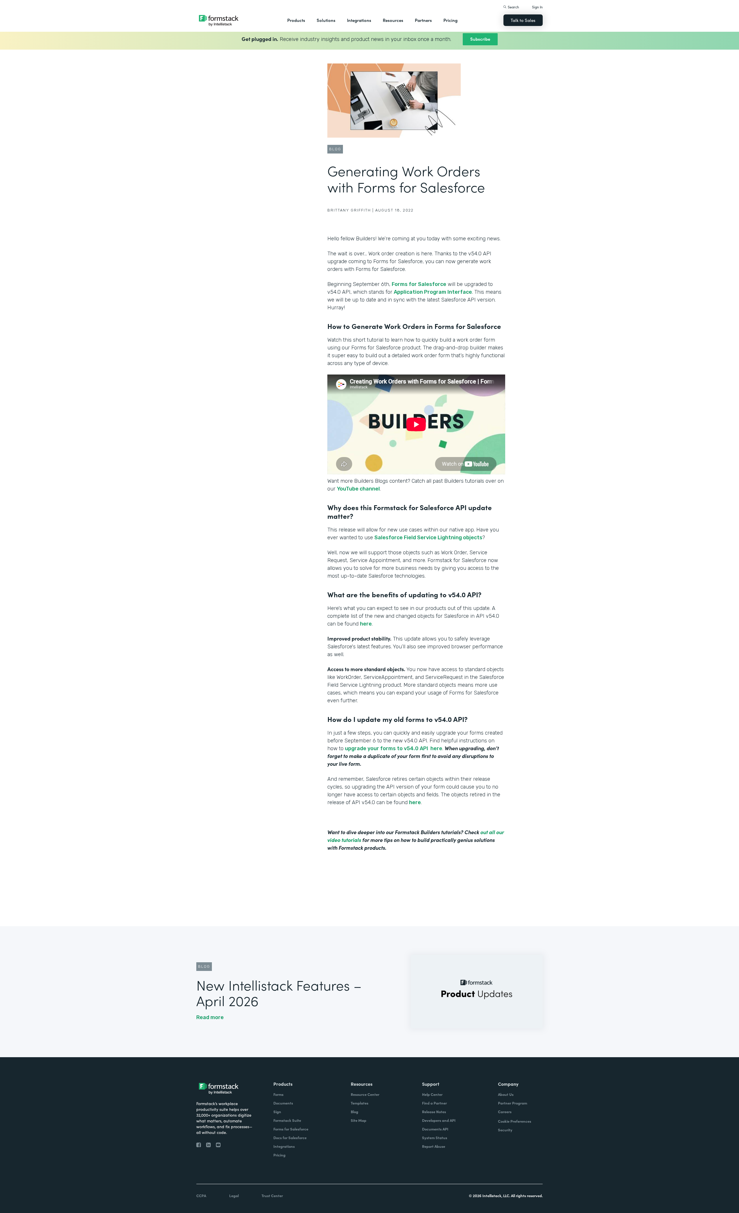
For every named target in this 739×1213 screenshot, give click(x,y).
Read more (210, 1017)
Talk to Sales (523, 20)
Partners (423, 20)
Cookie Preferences (514, 1121)
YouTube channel (358, 489)
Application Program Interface (433, 292)
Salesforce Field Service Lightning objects (428, 537)
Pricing (450, 20)
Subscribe (480, 39)
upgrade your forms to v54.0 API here (393, 748)
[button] (296, 20)
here (366, 624)
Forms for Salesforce (419, 284)
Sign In (537, 6)
